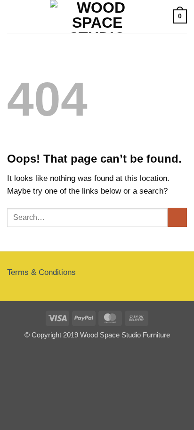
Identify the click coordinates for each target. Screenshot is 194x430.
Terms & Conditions (41, 272)
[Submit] (177, 217)
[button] (13, 17)
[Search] (162, 16)
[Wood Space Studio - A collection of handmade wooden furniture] (97, 16)
